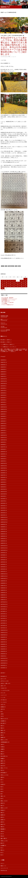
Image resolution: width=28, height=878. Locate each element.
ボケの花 (2, 699)
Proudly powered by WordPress (6, 876)
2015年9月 (3, 665)
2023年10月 (3, 439)
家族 (1, 753)
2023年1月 (3, 461)
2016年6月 (3, 644)
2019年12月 (3, 545)
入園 (1, 713)
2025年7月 (3, 390)
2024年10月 (3, 411)
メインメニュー (26, 6)
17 (6, 284)
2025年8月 (3, 388)
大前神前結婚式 (4, 742)
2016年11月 (3, 632)
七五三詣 (2, 326)
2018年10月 (3, 578)
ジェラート (3, 695)
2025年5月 (3, 395)
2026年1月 (3, 376)
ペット (2, 697)
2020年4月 (3, 536)
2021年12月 (3, 489)
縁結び (2, 824)
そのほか (2, 35)
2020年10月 (3, 522)
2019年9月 (3, 552)
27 (17, 286)
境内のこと (6, 35)
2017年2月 (3, 625)
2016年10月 (3, 634)
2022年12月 (3, 463)
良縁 (1, 831)
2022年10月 (3, 468)
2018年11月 (3, 576)
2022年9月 (3, 470)
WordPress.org (4, 870)
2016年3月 (3, 651)
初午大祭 (2, 723)
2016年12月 (3, 630)
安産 (1, 751)
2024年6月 (3, 421)
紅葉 (19, 35)
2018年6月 (3, 587)
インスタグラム (4, 690)
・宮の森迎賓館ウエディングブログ (8, 300)
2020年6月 (3, 531)
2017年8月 (3, 611)
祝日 (1, 805)
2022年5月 (3, 479)
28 (21, 286)
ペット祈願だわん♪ (4, 344)
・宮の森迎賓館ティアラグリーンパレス (9, 298)
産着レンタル (3, 800)
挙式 (1, 770)
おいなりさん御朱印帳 (5, 329)
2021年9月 (3, 496)
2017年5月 (3, 618)
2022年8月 (3, 472)
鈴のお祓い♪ (3, 339)
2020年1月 (3, 543)
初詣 (1, 728)
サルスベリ (3, 322)
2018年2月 (3, 597)
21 (21, 284)
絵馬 (1, 822)
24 (6, 286)
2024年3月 (3, 428)
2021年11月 (3, 491)
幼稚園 (2, 758)
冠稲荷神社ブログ (5, 7)
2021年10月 (3, 493)
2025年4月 (3, 397)
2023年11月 (3, 437)
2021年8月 (3, 498)
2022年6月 (3, 477)
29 (25, 286)
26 (14, 286)
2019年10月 (3, 550)
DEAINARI (3, 676)
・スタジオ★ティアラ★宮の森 (7, 302)
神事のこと (3, 807)
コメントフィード (4, 868)
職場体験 (2, 829)
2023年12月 (3, 435)
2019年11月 (3, 547)
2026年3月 (3, 371)
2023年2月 (3, 458)
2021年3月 (3, 510)
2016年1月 (3, 656)
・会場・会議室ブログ (5, 301)
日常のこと (10, 35)
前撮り (2, 730)
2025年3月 (3, 399)
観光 (1, 843)
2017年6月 (3, 616)
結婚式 (2, 819)
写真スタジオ (3, 718)
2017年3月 (3, 623)
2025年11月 (3, 381)
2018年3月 (3, 594)
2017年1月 (3, 627)
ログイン (2, 863)
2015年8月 (3, 667)
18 (10, 284)
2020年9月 (3, 524)
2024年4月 (3, 425)
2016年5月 (3, 646)
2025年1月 (3, 404)
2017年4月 (3, 620)
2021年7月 (3, 500)
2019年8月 (3, 555)
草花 (1, 836)
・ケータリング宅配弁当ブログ (7, 304)
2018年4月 (3, 592)
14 (21, 282)
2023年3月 (3, 456)
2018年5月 (3, 590)
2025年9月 (3, 385)
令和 (1, 709)
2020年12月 (3, 517)
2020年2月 (3, 540)
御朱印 (2, 763)
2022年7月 (3, 475)
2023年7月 (3, 446)
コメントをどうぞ (13, 56)
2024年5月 (3, 423)
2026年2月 (3, 374)
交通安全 (2, 706)
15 (25, 282)
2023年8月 (3, 444)
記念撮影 (2, 845)
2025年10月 (3, 383)
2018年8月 (3, 583)
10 (6, 282)
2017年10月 (3, 606)
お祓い (2, 685)
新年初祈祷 (3, 772)
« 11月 (2, 289)
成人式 (2, 765)
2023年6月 (3, 449)
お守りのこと (3, 681)
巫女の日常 (3, 756)
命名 (1, 735)
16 (2, 284)
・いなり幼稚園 (4, 303)
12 (14, 282)
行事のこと (3, 840)
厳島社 (2, 732)
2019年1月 (3, 571)
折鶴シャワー (3, 767)
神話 (17, 35)
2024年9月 (3, 414)
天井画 (2, 746)
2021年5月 (3, 505)
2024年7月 (3, 418)
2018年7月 (3, 585)
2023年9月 (3, 442)
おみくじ (2, 678)
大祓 (1, 744)
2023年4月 (3, 454)
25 (10, 286)
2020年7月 (3, 529)
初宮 (1, 725)
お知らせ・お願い (4, 683)
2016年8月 (3, 639)
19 (14, 284)
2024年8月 (3, 416)
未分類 (15, 35)
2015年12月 (3, 658)
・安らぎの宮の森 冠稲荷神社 (7, 297)
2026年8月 (3, 360)
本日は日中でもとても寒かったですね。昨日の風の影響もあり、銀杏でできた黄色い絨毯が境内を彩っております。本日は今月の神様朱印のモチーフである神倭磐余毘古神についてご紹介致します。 (14, 45)
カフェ (2, 692)
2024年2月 (3, 430)
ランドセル (3, 702)
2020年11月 (3, 519)
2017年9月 (3, 609)
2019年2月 (3, 569)
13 (17, 282)
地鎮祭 (2, 737)
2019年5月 (3, 562)
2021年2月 (3, 512)
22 (25, 284)
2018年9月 (3, 580)
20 (17, 284)
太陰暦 (2, 749)
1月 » (5, 289)
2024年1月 (3, 432)
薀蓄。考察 (22, 35)
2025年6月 (3, 392)
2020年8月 (3, 526)
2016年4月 (3, 649)
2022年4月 (3, 482)
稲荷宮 (2, 814)
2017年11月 (3, 604)
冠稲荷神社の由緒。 (5, 315)
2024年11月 (3, 409)
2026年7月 (3, 362)
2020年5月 (3, 533)
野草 (1, 850)
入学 (1, 716)
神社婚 (2, 810)
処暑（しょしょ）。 (5, 319)
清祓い (2, 796)
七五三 (2, 704)
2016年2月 (3, 653)
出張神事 (2, 720)
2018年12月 (3, 573)
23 (2, 286)
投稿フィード (3, 865)
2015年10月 (3, 663)
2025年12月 (3, 378)
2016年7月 (3, 641)
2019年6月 (3, 559)
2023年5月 (3, 451)
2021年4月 (3, 508)
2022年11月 (3, 465)
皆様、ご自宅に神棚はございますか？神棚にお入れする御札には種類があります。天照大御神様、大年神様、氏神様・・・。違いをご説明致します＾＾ (14, 350)
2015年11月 (3, 660)
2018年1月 (3, 599)
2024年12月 (3, 407)
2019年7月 (3, 557)
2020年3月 (3, 538)
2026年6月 (3, 364)
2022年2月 (3, 486)
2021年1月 (3, 515)
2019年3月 (3, 566)
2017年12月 (3, 602)
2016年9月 (3, 637)
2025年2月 (3, 402)
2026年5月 (3, 367)
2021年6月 (3, 503)
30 (2, 288)
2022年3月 (3, 484)
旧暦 (1, 777)
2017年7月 (3, 613)
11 (10, 282)
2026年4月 (3, 369)
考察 (1, 826)
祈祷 (1, 803)
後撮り (2, 760)
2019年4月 (3, 564)
